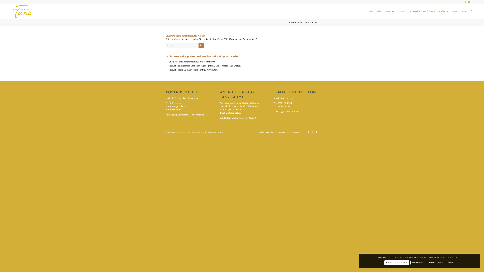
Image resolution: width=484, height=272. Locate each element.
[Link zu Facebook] (461, 2)
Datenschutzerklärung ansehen (441, 262)
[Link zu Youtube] (469, 2)
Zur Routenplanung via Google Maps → (238, 118)
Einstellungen (417, 262)
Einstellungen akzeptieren (396, 262)
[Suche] (471, 11)
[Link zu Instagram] (465, 2)
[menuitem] (370, 11)
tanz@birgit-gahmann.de (285, 98)
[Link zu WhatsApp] (472, 2)
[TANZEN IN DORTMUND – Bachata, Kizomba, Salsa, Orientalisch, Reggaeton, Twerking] (21, 11)
